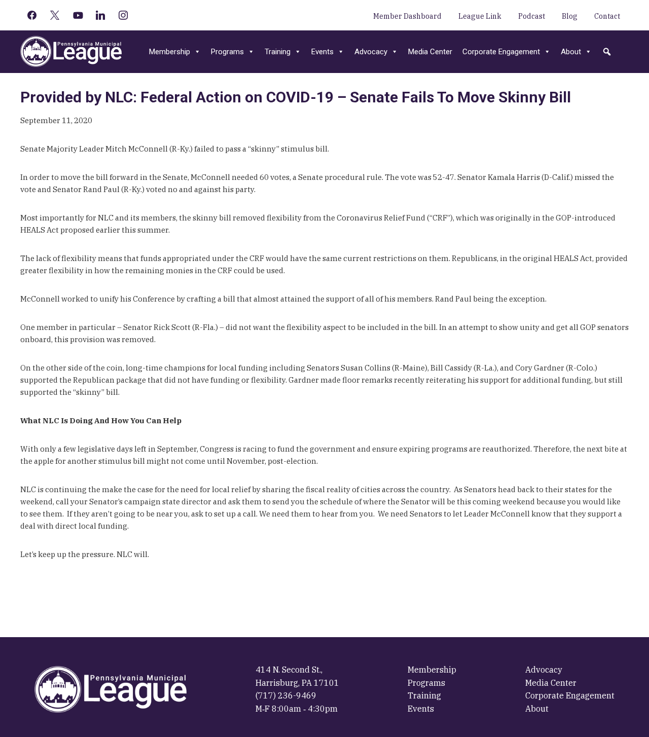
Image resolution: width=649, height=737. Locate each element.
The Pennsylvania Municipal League (71, 51)
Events (322, 51)
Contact (607, 16)
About (571, 51)
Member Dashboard (407, 16)
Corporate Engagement (501, 51)
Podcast (531, 16)
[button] (607, 52)
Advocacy (370, 51)
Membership (169, 51)
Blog (570, 16)
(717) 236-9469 (286, 695)
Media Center (430, 51)
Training (278, 51)
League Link (479, 16)
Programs (227, 51)
